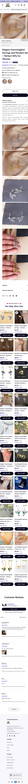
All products (7, 9)
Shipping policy (10, 762)
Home (1, 9)
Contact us (9, 742)
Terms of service (10, 759)
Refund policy (10, 768)
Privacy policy (10, 757)
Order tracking (10, 745)
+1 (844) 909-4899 (11, 731)
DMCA (8, 750)
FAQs (8, 747)
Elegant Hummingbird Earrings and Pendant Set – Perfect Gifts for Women (14, 636)
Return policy (10, 765)
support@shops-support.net (13, 733)
